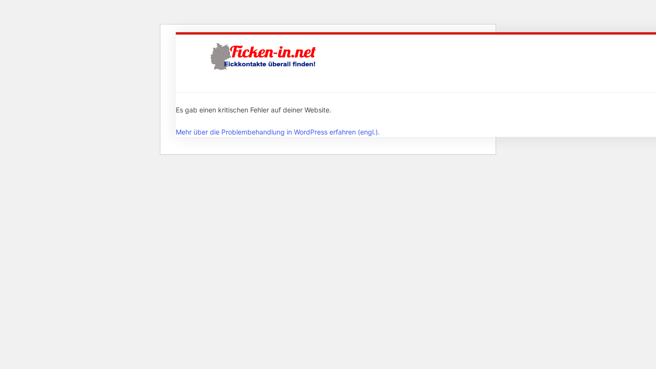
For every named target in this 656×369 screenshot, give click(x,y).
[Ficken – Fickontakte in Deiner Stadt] (264, 56)
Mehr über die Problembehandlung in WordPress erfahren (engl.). (278, 132)
